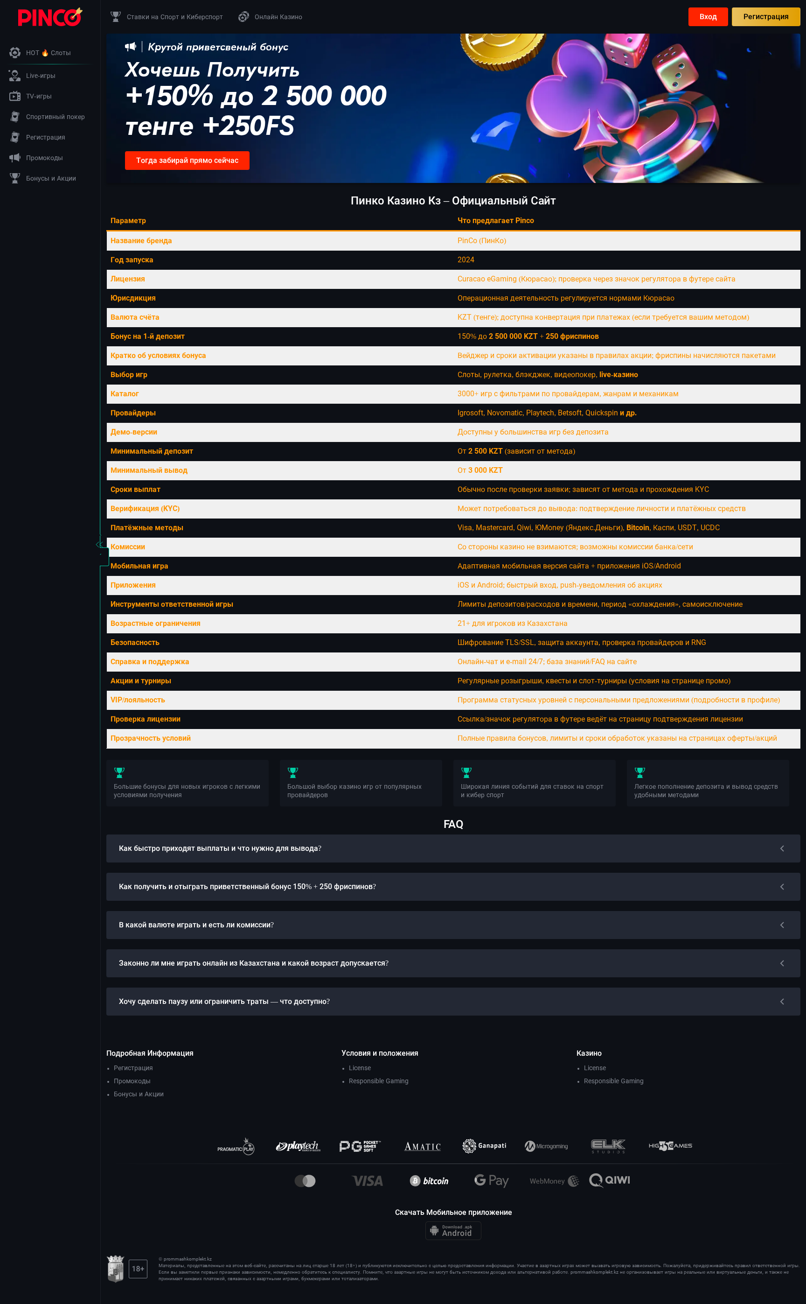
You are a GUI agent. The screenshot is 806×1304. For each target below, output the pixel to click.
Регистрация (766, 16)
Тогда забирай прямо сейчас (187, 160)
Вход (708, 16)
